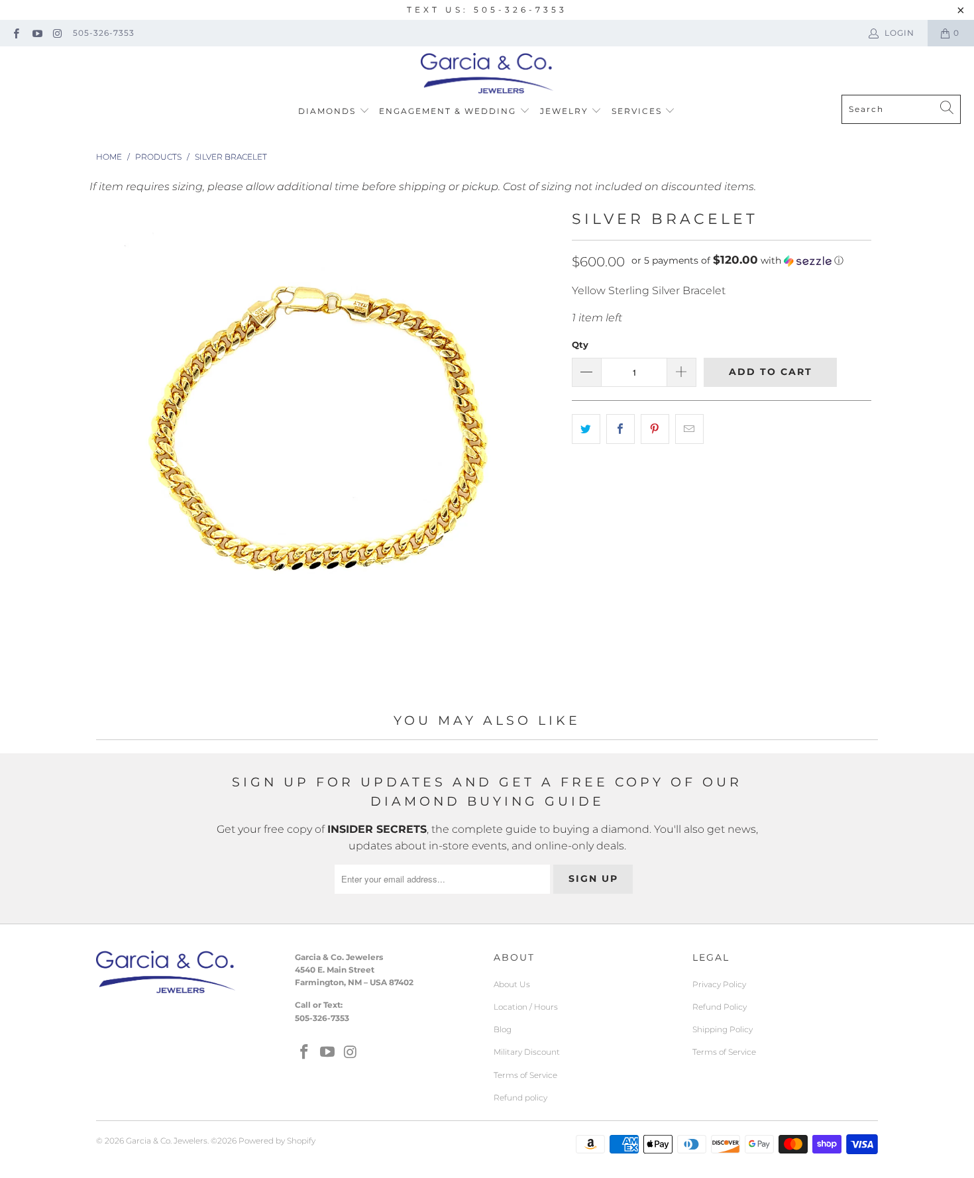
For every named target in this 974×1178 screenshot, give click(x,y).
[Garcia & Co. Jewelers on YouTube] (36, 33)
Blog (503, 1029)
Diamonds (328, 111)
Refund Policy (719, 1007)
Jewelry (566, 111)
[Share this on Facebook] (620, 429)
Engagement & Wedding (449, 111)
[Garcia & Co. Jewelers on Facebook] (15, 33)
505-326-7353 (104, 33)
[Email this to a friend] (689, 429)
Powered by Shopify (277, 1141)
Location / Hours (526, 1007)
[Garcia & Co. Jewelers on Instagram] (57, 33)
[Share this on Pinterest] (655, 429)
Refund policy (520, 1097)
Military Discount (527, 1052)
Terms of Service (525, 1075)
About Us (512, 984)
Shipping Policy (722, 1029)
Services (638, 111)
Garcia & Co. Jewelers (166, 1141)
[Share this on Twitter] (586, 429)
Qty (580, 344)
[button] (737, 260)
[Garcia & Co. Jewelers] (487, 74)
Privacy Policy (719, 984)
